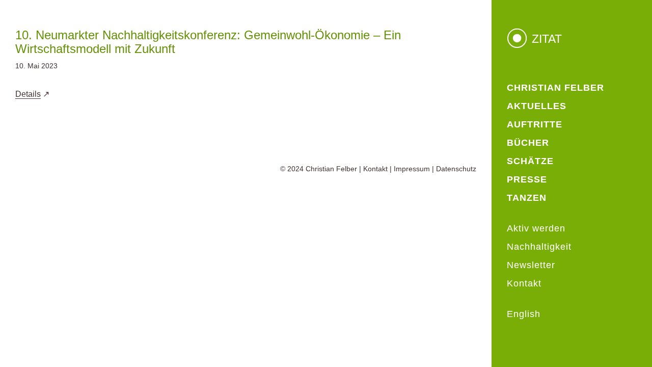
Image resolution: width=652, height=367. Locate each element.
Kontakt (375, 169)
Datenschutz (456, 169)
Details (28, 94)
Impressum (412, 169)
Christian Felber (331, 169)
